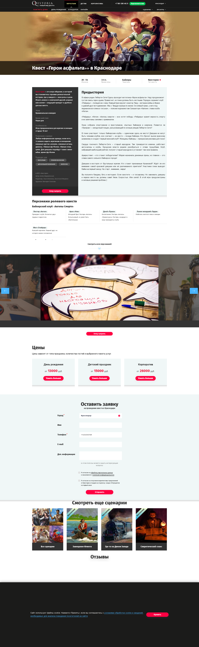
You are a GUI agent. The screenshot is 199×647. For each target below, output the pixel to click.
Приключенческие (57, 160)
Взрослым (41, 160)
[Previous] (5, 291)
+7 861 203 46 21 (121, 4)
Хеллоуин (64, 164)
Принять (157, 614)
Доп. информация (66, 454)
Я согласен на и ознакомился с (97, 474)
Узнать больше (47, 529)
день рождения (58, 9)
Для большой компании (46, 164)
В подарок (73, 9)
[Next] (194, 291)
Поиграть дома (40, 9)
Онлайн (84, 9)
